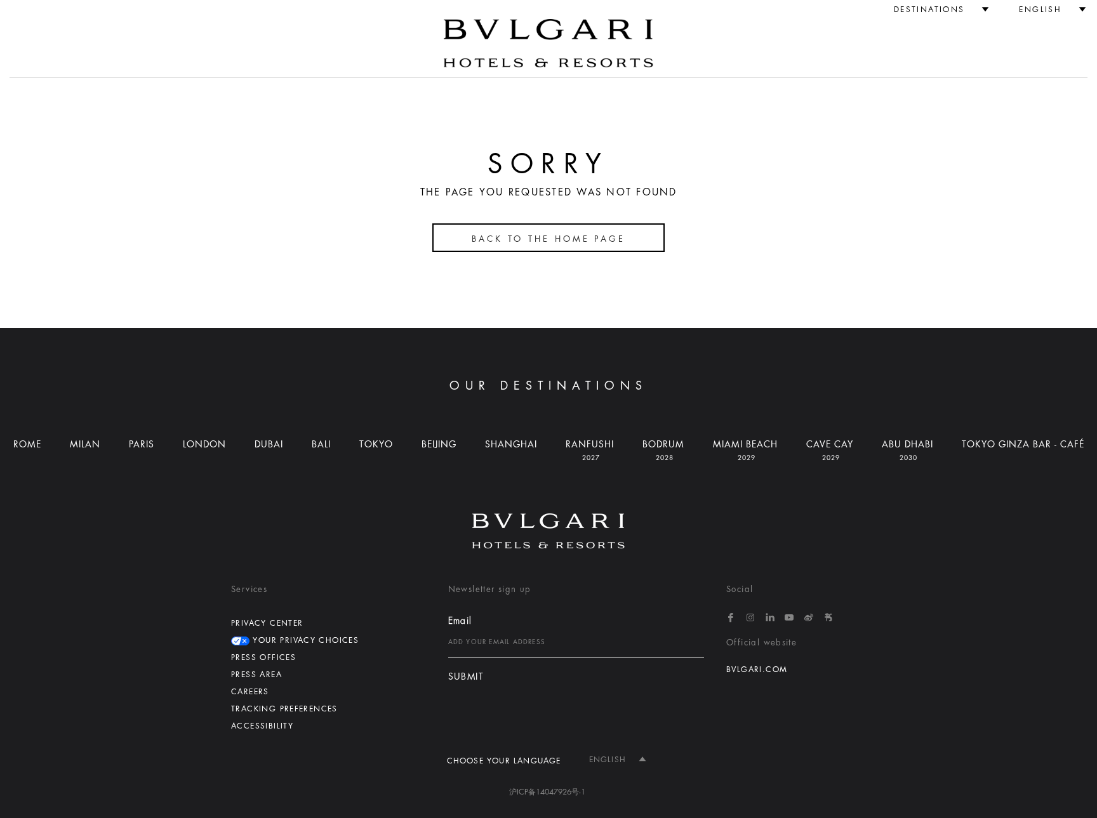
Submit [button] (466, 677)
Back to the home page (548, 239)
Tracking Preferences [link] (284, 709)
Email (460, 620)
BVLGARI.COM (756, 669)
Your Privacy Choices (304, 640)
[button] (936, 9)
